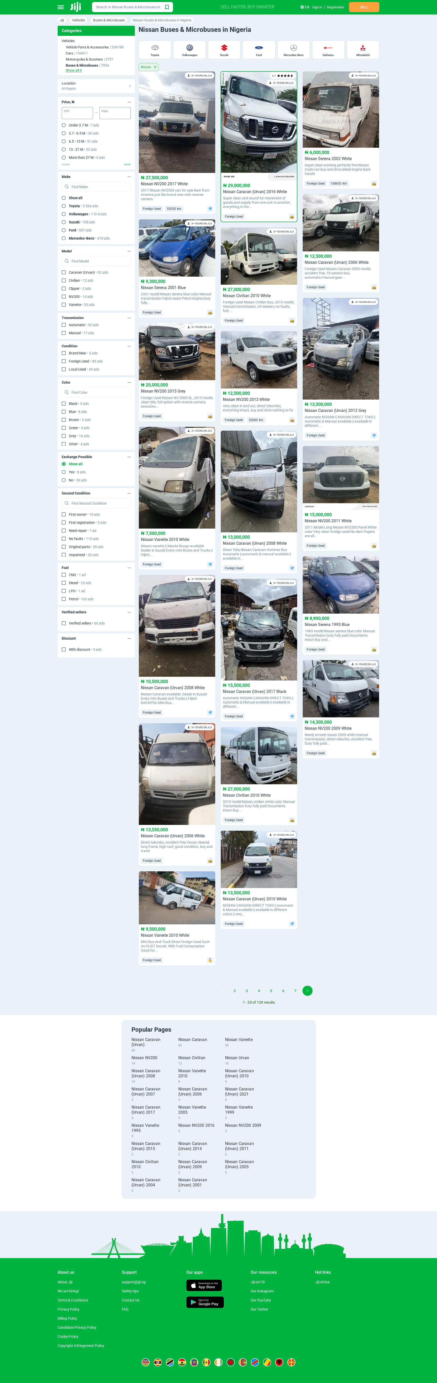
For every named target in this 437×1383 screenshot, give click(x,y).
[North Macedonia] (291, 1362)
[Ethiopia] (194, 1362)
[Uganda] (158, 1362)
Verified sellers (87, 623)
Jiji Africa (322, 1282)
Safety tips (130, 1291)
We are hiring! (68, 1291)
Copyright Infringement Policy (81, 1346)
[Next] (307, 991)
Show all (75, 198)
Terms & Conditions (73, 1300)
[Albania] (279, 1362)
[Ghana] (182, 1362)
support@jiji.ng (134, 1282)
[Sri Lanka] (243, 1362)
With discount (85, 649)
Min (66, 111)
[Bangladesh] (231, 1362)
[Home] (76, 7)
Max (105, 111)
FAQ (125, 1309)
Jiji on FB (258, 1282)
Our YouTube (261, 1300)
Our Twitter (259, 1309)
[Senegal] (206, 1362)
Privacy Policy (68, 1309)
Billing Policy (67, 1318)
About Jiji (65, 1282)
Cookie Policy (68, 1337)
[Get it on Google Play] (205, 1302)
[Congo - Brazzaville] (267, 1362)
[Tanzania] (170, 1362)
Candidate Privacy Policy (77, 1327)
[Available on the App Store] (204, 1286)
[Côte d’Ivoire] (218, 1362)
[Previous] (210, 991)
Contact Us (130, 1300)
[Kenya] (146, 1362)
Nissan (146, 67)
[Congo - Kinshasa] (255, 1362)
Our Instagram (262, 1291)
